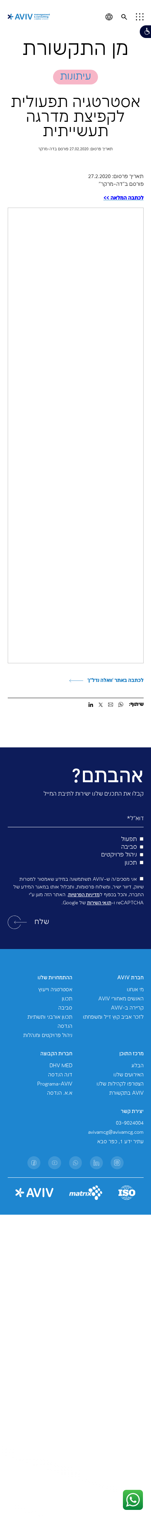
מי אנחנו (135, 989)
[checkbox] (76, 851)
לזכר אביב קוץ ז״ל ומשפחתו (113, 1017)
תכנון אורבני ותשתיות (49, 1017)
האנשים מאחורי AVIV (121, 999)
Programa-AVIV (54, 1084)
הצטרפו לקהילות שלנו (120, 1084)
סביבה (65, 1008)
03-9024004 (130, 1123)
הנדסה (65, 1026)
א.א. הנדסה (59, 1093)
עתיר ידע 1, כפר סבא (120, 1141)
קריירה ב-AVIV (127, 1008)
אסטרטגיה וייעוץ (55, 989)
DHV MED (61, 1065)
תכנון (67, 999)
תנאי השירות (99, 902)
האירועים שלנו (128, 1075)
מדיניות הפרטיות (84, 894)
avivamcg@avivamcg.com (116, 1132)
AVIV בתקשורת (126, 1093)
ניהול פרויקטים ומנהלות (47, 1035)
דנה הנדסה (60, 1075)
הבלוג (137, 1065)
